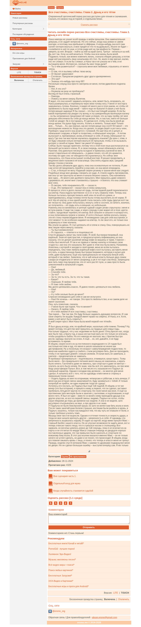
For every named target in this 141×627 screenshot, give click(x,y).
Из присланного (78, 456)
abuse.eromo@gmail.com (104, 617)
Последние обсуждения (23, 34)
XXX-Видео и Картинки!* (60, 581)
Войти (18, 9)
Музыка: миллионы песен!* (62, 559)
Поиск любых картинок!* (60, 570)
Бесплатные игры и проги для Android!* (68, 586)
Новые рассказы (20, 18)
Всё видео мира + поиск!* (61, 565)
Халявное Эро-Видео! (59, 554)
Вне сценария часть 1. (64, 476)
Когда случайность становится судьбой (73, 491)
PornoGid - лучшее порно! (61, 549)
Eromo (51, 7)
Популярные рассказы (23, 23)
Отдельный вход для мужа (66, 483)
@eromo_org (58, 611)
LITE (115, 593)
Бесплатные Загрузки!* (60, 575)
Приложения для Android (24, 58)
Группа (60, 7)
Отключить (123, 599)
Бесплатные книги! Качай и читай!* (66, 543)
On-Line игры (18, 53)
